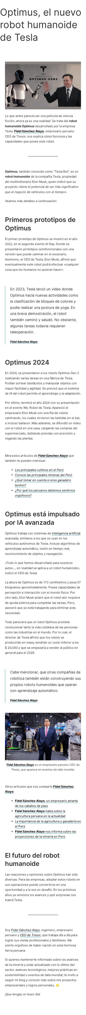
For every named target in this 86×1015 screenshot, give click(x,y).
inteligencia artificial (66, 533)
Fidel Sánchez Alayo (24, 341)
